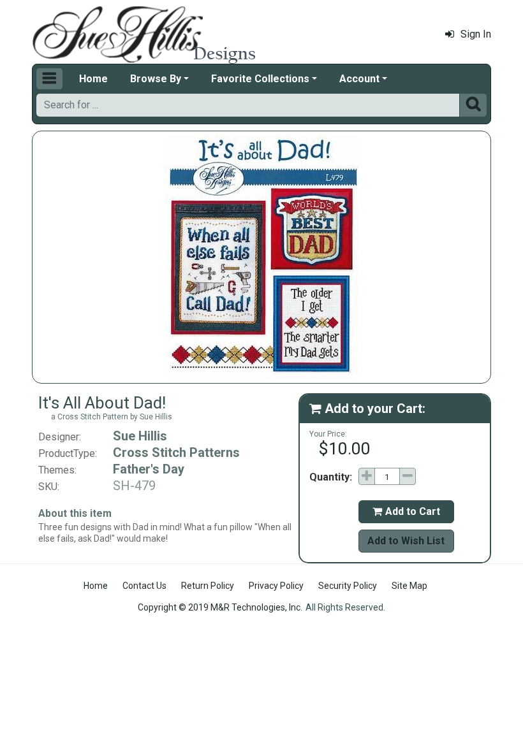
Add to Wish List (406, 541)
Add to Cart (406, 511)
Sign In (475, 34)
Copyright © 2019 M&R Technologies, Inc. (220, 607)
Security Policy (347, 586)
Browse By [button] (155, 79)
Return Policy (207, 586)
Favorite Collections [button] (260, 79)
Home (93, 79)
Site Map (409, 586)
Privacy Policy (276, 586)
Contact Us (144, 586)
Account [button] (359, 79)
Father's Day (148, 469)
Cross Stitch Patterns (176, 452)
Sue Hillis (140, 436)
